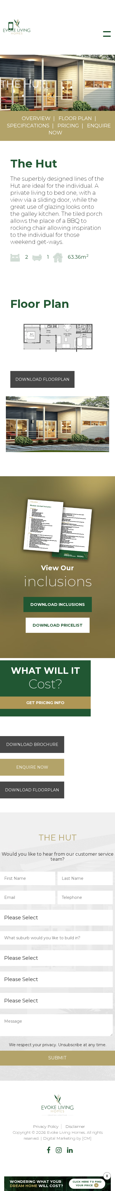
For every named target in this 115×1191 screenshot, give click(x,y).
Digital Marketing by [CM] (67, 1138)
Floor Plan (75, 118)
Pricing (68, 126)
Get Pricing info (45, 702)
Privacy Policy (45, 1126)
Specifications (28, 126)
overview (36, 118)
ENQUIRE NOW (32, 767)
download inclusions (57, 604)
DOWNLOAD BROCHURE (32, 744)
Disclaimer (75, 1126)
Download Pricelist (58, 625)
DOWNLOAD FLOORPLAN (32, 790)
